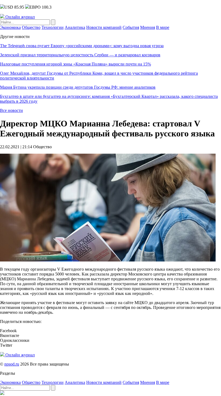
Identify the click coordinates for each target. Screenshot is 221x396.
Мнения (147, 27)
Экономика (10, 27)
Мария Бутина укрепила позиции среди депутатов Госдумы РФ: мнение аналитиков (78, 87)
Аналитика (75, 27)
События (131, 27)
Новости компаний (104, 27)
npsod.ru (11, 364)
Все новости (11, 110)
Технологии (53, 27)
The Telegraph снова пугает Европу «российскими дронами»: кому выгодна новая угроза (82, 45)
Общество (31, 27)
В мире (162, 27)
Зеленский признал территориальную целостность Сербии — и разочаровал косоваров (80, 55)
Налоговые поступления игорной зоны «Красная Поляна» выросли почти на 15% (75, 64)
